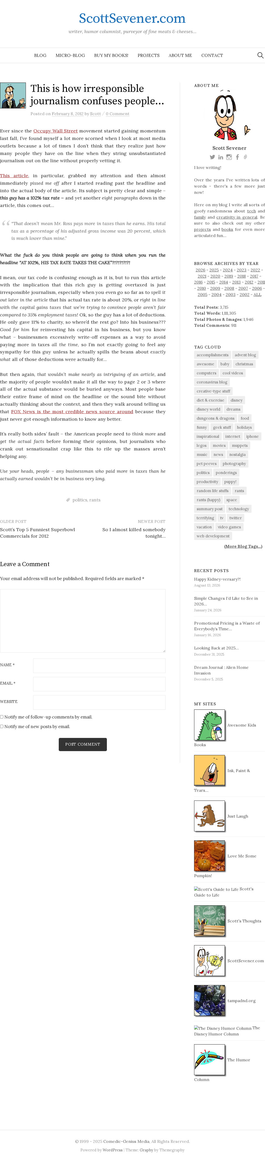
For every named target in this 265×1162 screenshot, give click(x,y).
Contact (212, 55)
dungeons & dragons (215, 418)
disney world (208, 409)
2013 (236, 282)
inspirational (208, 436)
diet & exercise (210, 400)
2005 (202, 294)
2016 (198, 282)
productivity (207, 481)
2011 (261, 282)
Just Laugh (237, 816)
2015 (211, 282)
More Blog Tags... (243, 546)
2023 (241, 269)
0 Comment (117, 113)
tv (221, 517)
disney (236, 400)
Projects (148, 55)
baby (224, 363)
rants (94, 500)
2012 (249, 282)
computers (206, 373)
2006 (257, 288)
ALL (257, 294)
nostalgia (237, 454)
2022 (255, 269)
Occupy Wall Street (55, 131)
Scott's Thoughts (243, 920)
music (202, 454)
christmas (244, 363)
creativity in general (236, 217)
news (218, 454)
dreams (233, 409)
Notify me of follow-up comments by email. (48, 717)
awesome (205, 363)
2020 (215, 276)
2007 (243, 288)
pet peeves (207, 463)
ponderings (226, 472)
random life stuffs (213, 490)
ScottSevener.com (132, 18)
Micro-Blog (70, 55)
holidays (244, 427)
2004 (216, 294)
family (200, 217)
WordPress (113, 1150)
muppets (240, 445)
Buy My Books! (111, 55)
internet (232, 436)
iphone (252, 436)
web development (213, 536)
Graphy (146, 1150)
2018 (241, 276)
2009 (215, 288)
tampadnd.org (241, 1000)
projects (202, 229)
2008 (229, 288)
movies (219, 445)
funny (202, 427)
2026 (200, 269)
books (227, 229)
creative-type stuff (213, 391)
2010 (201, 288)
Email (8, 683)
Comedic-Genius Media (126, 1141)
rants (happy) (208, 499)
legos (202, 445)
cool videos (233, 373)
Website (9, 702)
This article (14, 176)
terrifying (205, 517)
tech (251, 210)
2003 (230, 294)
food (245, 418)
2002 (244, 294)
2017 (254, 276)
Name (7, 665)
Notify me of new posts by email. (37, 726)
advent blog (245, 354)
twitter (236, 517)
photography (234, 463)
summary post (210, 508)
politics (79, 500)
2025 (214, 269)
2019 (228, 276)
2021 (202, 276)
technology (239, 508)
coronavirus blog (212, 382)
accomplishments (213, 354)
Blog (40, 55)
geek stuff (222, 427)
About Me (180, 55)
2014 (223, 282)
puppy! (230, 481)
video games (229, 526)
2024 (228, 269)
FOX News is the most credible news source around (72, 412)
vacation (204, 526)
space (231, 499)
